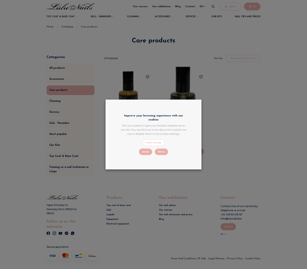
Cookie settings (153, 143)
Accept (145, 152)
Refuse (161, 152)
